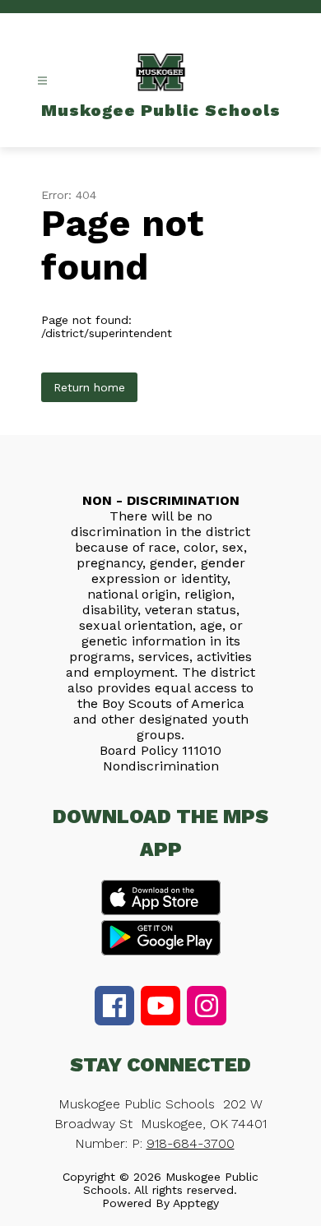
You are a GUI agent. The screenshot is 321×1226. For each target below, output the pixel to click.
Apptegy (196, 1203)
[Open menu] (42, 81)
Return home (89, 387)
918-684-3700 (191, 1143)
